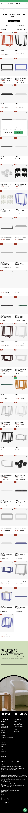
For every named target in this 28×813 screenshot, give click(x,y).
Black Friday (3, 753)
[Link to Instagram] (8, 798)
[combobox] (21, 25)
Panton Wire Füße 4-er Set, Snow (6, 185)
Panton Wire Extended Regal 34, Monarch (20, 79)
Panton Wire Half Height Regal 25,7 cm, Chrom (20, 449)
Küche (15, 729)
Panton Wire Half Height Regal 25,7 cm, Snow (20, 370)
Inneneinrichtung (18, 724)
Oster (2, 746)
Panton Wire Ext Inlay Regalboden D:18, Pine (19, 317)
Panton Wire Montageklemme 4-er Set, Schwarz (20, 185)
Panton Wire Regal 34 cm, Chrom (5, 423)
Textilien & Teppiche (18, 726)
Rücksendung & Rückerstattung (4, 727)
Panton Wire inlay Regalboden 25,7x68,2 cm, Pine (6, 396)
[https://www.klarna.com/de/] (10, 803)
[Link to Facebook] (5, 798)
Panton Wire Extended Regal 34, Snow (20, 529)
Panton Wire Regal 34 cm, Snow (20, 423)
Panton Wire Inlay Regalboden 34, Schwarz (6, 105)
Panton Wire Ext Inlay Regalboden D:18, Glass (5, 264)
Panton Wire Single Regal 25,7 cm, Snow (20, 343)
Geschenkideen (4, 748)
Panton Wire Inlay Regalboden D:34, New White (20, 105)
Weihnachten (4, 756)
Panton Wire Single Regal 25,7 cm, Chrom (20, 582)
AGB (2, 728)
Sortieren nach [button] (20, 25)
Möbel (15, 721)
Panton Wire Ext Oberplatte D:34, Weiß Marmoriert (6, 502)
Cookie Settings (8, 132)
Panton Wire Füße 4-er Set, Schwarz (20, 476)
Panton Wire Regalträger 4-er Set (6, 608)
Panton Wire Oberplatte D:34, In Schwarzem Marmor (20, 502)
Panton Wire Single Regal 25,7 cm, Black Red (6, 343)
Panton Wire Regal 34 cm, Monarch (5, 635)
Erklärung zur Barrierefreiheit (7, 737)
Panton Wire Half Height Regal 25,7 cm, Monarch (6, 582)
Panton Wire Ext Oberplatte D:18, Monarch (20, 291)
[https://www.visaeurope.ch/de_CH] (2, 803)
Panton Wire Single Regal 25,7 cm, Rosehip (6, 52)
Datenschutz (4, 730)
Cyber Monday (4, 754)
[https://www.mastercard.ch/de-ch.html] (6, 803)
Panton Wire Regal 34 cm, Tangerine (20, 396)
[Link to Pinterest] (2, 798)
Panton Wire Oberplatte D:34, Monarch (20, 555)
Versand (2, 724)
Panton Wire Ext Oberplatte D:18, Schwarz (6, 291)
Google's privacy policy (17, 129)
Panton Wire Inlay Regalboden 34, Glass (20, 238)
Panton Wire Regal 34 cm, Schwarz (5, 449)
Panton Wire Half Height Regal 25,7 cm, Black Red (6, 370)
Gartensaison (4, 749)
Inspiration (3, 735)
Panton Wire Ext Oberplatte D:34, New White (20, 158)
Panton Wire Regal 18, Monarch (20, 210)
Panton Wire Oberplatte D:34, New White (6, 555)
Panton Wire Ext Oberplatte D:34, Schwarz (6, 158)
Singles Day (3, 751)
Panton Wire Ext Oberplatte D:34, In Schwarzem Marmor (6, 317)
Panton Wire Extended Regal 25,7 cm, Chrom (6, 476)
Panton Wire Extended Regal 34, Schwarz (6, 79)
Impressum (3, 732)
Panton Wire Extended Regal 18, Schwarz (6, 238)
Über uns (3, 721)
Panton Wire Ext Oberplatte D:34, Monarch (20, 608)
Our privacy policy (8, 129)
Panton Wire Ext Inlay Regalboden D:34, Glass (19, 264)
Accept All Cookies (19, 132)
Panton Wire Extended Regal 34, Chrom (6, 529)
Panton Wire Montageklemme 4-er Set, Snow (6, 211)
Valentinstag (3, 744)
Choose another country (6, 771)
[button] (24, 3)
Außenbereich (17, 731)
